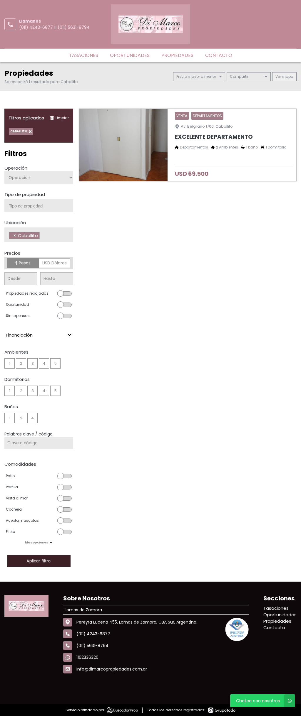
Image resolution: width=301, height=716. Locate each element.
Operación (15, 168)
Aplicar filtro (39, 561)
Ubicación (15, 222)
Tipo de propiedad (24, 194)
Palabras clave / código (28, 434)
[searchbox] (41, 206)
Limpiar (62, 117)
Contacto (218, 55)
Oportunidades (130, 55)
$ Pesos (23, 263)
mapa (287, 76)
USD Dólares (54, 263)
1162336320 (87, 657)
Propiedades (177, 55)
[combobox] (38, 205)
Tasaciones (83, 55)
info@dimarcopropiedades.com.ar (111, 669)
